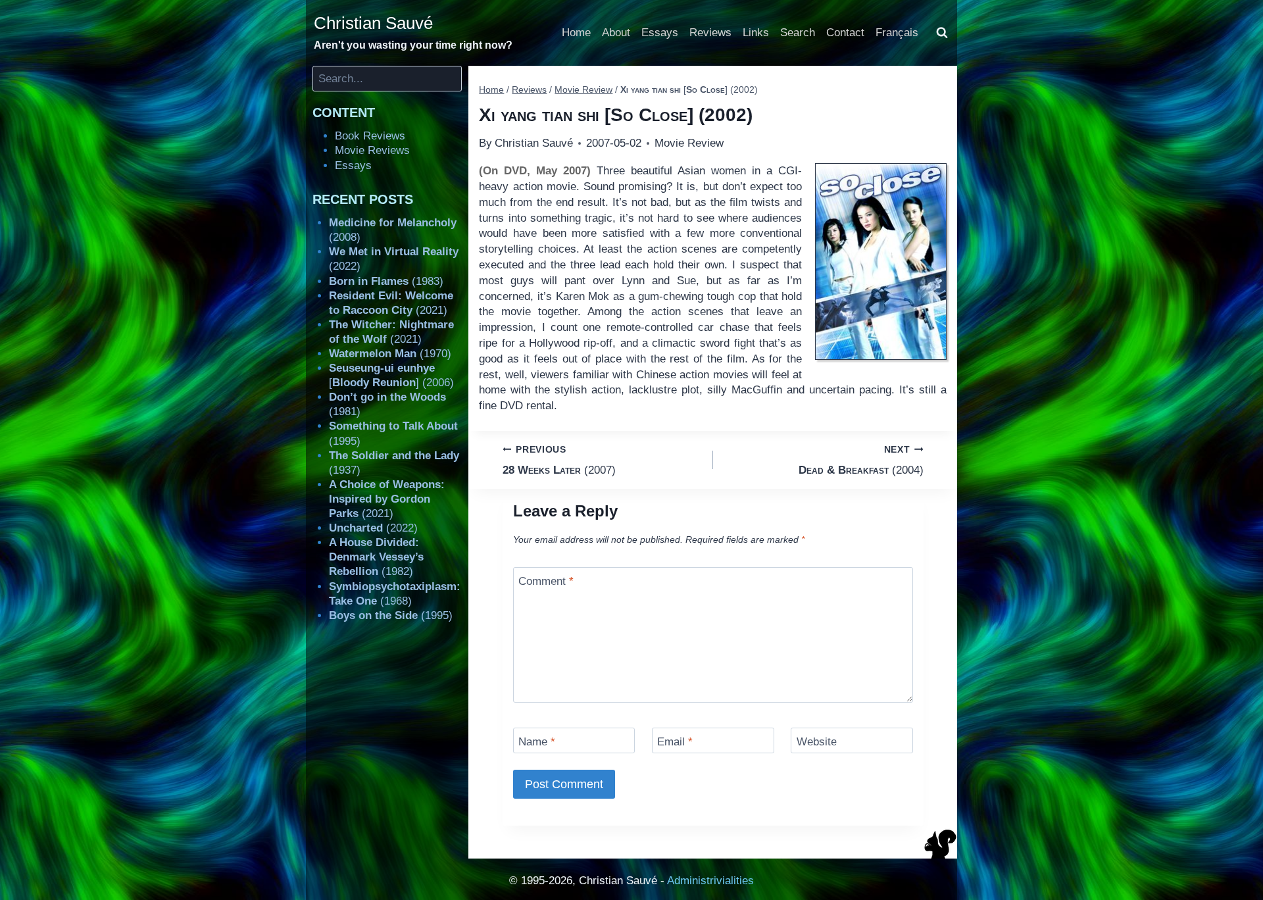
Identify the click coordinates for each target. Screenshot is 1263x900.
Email (675, 742)
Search (797, 32)
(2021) (387, 499)
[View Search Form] (942, 33)
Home (576, 32)
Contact (845, 32)
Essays (659, 32)
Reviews (710, 32)
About (616, 32)
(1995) (391, 615)
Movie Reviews (372, 150)
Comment (546, 581)
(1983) (386, 281)
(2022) (373, 528)
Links (756, 32)
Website (817, 742)
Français (897, 32)
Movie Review (689, 143)
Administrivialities (710, 880)
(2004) (861, 460)
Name (536, 742)
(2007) (559, 460)
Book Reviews (370, 136)
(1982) (376, 557)
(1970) (390, 353)
